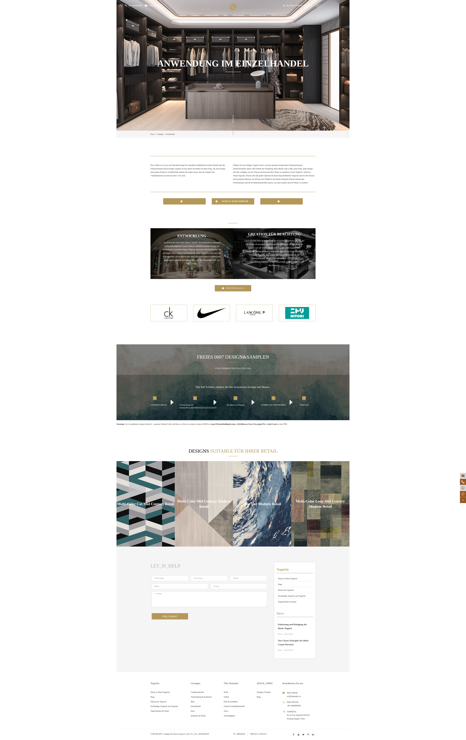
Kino (193, 711)
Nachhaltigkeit (229, 716)
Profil (226, 692)
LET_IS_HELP (165, 566)
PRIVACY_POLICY (258, 734)
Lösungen (195, 15)
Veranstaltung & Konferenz (201, 697)
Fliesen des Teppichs (286, 590)
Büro (193, 702)
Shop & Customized (279, 15)
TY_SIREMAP (239, 734)
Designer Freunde (211, 15)
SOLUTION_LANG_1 (234, 288)
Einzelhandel (170, 134)
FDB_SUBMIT (169, 616)
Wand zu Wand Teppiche (234, 201)
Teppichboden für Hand (287, 602)
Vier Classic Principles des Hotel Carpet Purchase (293, 642)
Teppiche (182, 15)
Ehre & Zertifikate (231, 702)
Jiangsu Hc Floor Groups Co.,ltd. (177, 734)
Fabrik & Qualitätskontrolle (234, 706)
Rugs (280, 584)
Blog (225, 15)
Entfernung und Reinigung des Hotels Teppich (292, 626)
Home (152, 134)
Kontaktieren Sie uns (258, 15)
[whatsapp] (463, 488)
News (280, 613)
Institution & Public (198, 716)
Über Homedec (239, 15)
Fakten (226, 697)
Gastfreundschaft (197, 692)
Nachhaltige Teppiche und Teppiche (292, 596)
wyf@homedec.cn (155, 6)
